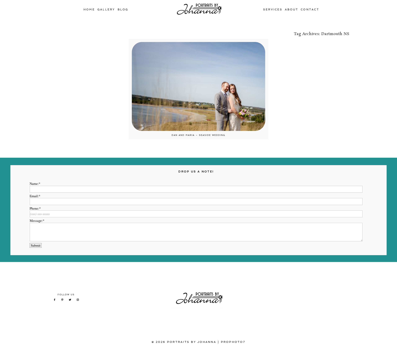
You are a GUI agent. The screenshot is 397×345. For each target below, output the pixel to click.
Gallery (106, 9)
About (291, 9)
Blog (123, 9)
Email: (34, 196)
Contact (310, 9)
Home (89, 9)
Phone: (34, 208)
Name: (34, 184)
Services (272, 9)
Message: (36, 221)
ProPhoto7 (233, 341)
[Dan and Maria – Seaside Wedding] (198, 86)
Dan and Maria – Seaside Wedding (198, 135)
